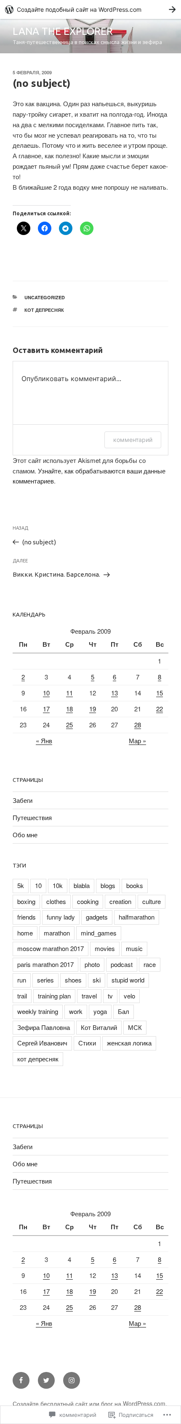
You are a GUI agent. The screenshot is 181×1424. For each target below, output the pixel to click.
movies (105, 948)
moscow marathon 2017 (50, 948)
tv (110, 995)
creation (120, 901)
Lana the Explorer (63, 31)
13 (114, 692)
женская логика (129, 1042)
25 (69, 724)
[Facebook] (21, 1380)
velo (129, 995)
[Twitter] (46, 1380)
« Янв (44, 740)
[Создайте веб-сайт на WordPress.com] (90, 9)
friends (26, 916)
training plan (54, 995)
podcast (122, 964)
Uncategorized (44, 297)
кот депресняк (44, 310)
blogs (108, 885)
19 (92, 708)
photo (92, 964)
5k (20, 885)
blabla (82, 885)
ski (97, 979)
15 (159, 692)
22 (159, 708)
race (150, 964)
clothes (56, 901)
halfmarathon (136, 916)
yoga (100, 1011)
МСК (135, 1027)
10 (46, 692)
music (134, 948)
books (134, 885)
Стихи (87, 1042)
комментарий (132, 439)
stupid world (128, 979)
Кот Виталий (99, 1027)
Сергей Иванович (42, 1042)
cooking (87, 901)
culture (151, 901)
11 (69, 692)
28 (137, 724)
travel (89, 995)
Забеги (22, 800)
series (45, 979)
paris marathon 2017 (45, 964)
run (21, 979)
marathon (57, 932)
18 (69, 708)
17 (46, 708)
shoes (73, 979)
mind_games (99, 932)
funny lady (61, 916)
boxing (26, 901)
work (76, 1011)
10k (58, 885)
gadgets (97, 916)
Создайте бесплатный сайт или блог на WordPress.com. (90, 1403)
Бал (123, 1011)
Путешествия (32, 817)
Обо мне (25, 834)
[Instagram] (71, 1380)
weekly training (37, 1011)
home (25, 932)
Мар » (137, 740)
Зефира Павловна (43, 1027)
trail (22, 995)
